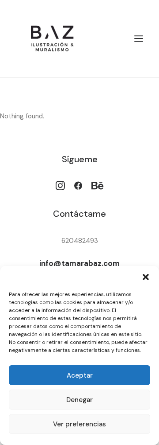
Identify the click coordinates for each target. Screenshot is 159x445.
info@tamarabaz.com (79, 263)
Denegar (79, 399)
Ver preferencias (79, 424)
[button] (145, 277)
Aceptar (80, 375)
